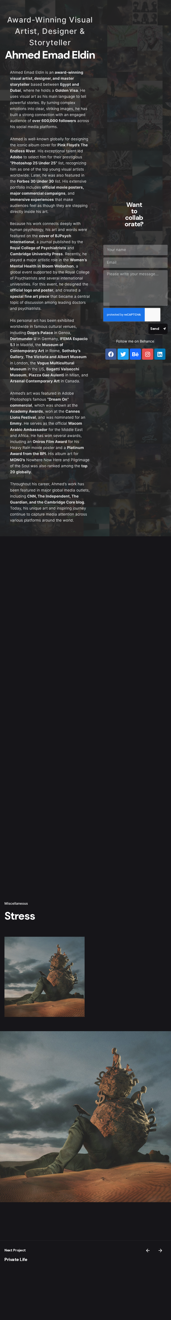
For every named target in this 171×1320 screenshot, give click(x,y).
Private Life (15, 1259)
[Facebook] (110, 354)
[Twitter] (123, 354)
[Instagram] (147, 354)
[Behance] (135, 354)
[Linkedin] (159, 354)
